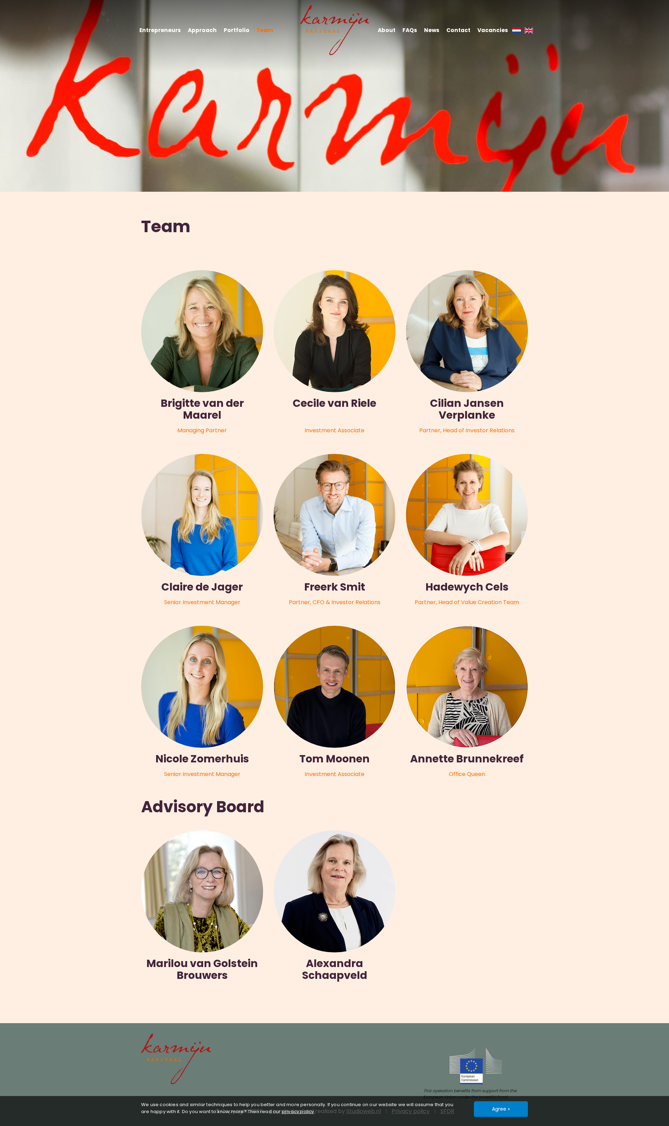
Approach (202, 30)
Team (264, 30)
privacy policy (298, 1111)
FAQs (409, 30)
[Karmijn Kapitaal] (334, 30)
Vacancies (492, 30)
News (431, 30)
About (386, 30)
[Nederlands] (516, 30)
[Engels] (528, 30)
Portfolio (236, 30)
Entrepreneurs (160, 30)
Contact (458, 30)
